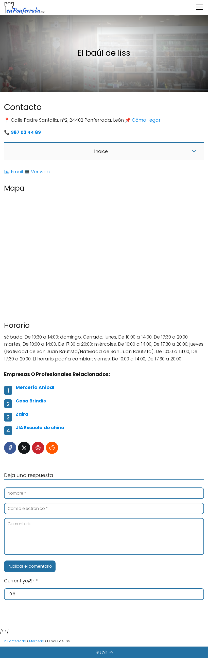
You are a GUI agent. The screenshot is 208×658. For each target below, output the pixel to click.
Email (17, 172)
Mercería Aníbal (35, 387)
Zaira (22, 414)
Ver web (40, 172)
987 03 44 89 (26, 132)
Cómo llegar (146, 120)
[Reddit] (52, 448)
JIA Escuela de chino (40, 427)
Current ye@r (21, 581)
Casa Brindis (31, 401)
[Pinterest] (38, 448)
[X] (24, 448)
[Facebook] (10, 448)
